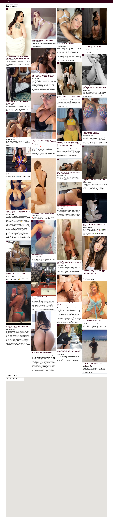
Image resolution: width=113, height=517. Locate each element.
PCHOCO (8, 1)
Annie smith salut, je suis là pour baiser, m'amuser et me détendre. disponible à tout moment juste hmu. (94, 272)
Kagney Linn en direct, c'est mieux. (16, 273)
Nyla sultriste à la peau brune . (41, 296)
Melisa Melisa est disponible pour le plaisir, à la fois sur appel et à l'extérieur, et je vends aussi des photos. (69, 144)
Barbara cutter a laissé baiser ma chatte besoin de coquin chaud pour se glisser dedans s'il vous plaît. (69, 351)
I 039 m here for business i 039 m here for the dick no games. (68, 172)
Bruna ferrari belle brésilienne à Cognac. (43, 352)
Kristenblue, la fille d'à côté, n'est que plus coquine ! (17, 102)
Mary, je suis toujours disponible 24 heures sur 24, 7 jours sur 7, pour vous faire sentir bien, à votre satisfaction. (43, 75)
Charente (16, 4)
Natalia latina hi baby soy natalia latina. (43, 213)
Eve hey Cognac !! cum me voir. (92, 46)
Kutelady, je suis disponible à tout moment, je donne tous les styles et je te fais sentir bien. (69, 262)
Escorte (7, 4)
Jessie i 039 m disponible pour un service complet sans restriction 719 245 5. (44, 142)
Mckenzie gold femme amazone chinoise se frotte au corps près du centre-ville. (18, 57)
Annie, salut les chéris (63, 206)
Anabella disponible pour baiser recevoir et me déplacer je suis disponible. (18, 212)
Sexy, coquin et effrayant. (13, 137)
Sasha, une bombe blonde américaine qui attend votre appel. (17, 327)
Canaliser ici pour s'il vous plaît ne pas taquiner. (94, 180)
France (11, 4)
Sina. (7, 173)
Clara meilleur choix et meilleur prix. (42, 40)
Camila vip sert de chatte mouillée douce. (67, 44)
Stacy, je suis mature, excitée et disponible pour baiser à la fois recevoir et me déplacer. (94, 87)
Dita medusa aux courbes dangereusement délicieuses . (91, 132)
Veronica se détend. (38, 254)
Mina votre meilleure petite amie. (92, 320)
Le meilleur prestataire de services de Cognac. (94, 225)
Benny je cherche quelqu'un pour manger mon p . (92, 364)
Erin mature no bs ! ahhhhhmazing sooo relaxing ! (69, 303)
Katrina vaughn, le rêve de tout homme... (69, 96)
